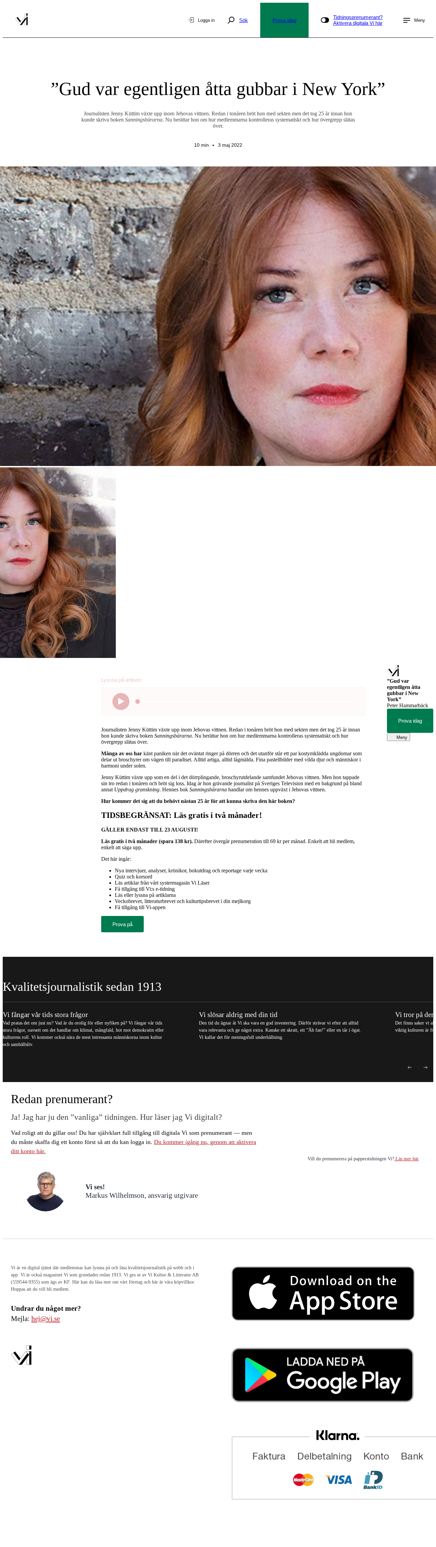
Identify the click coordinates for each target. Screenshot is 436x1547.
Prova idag (284, 20)
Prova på (122, 924)
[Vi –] (21, 20)
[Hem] (393, 675)
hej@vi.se (45, 1319)
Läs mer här (406, 1158)
